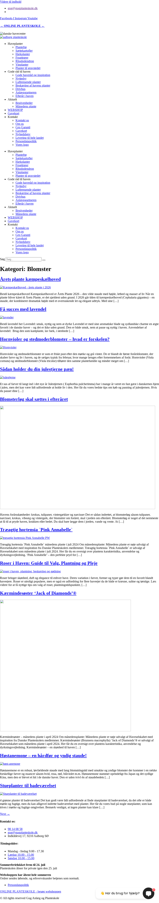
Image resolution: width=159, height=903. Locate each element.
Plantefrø (21, 47)
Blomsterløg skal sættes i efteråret (34, 399)
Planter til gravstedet (28, 68)
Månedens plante (26, 106)
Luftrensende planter (28, 82)
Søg (2, 259)
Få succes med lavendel (23, 309)
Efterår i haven (25, 96)
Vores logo (22, 144)
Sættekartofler (24, 50)
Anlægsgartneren (26, 92)
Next (5, 814)
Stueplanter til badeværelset (28, 785)
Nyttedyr (21, 78)
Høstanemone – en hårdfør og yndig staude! (43, 755)
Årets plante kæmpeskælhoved (30, 279)
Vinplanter (22, 64)
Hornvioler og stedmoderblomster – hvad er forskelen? (55, 339)
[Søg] (43, 260)
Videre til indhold (10, 1)
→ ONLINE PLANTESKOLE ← (22, 25)
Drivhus (20, 89)
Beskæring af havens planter (33, 85)
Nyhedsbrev (23, 134)
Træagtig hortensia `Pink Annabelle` (36, 529)
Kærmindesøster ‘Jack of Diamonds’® (38, 593)
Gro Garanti (23, 127)
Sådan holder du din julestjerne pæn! (37, 369)
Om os (20, 123)
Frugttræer (22, 57)
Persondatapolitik (26, 141)
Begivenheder (24, 103)
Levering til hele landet (30, 137)
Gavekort (13, 113)
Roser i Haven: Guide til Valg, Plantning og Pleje (49, 563)
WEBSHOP (15, 109)
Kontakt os (22, 120)
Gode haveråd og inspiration (33, 75)
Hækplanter (23, 54)
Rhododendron (25, 61)
